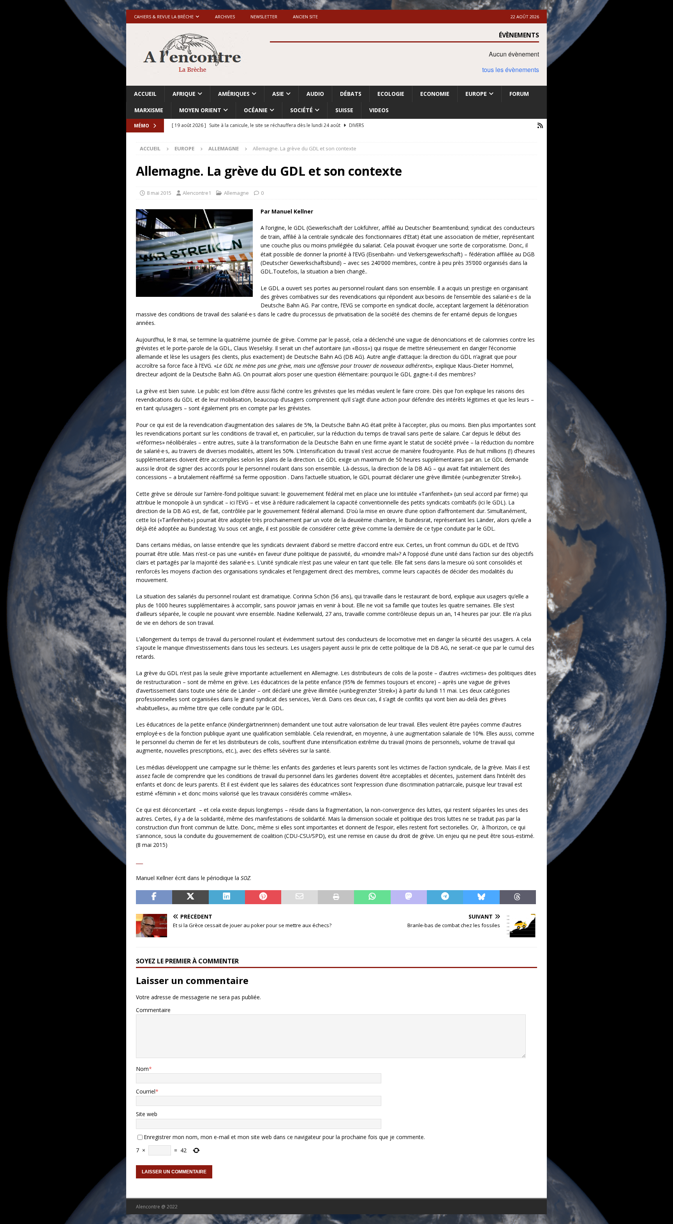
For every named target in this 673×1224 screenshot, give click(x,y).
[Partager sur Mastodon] (409, 897)
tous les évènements (510, 69)
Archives (225, 16)
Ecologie (390, 93)
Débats (350, 93)
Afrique (184, 93)
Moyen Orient (200, 110)
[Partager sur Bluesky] (481, 897)
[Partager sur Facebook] (154, 897)
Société (301, 110)
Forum (519, 93)
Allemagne (236, 192)
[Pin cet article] (263, 897)
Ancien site (305, 16)
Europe (476, 93)
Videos (379, 110)
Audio (315, 93)
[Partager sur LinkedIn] (227, 897)
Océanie (256, 110)
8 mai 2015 (159, 192)
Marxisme (148, 110)
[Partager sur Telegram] (445, 897)
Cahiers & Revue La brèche (164, 16)
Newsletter (263, 16)
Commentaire (153, 1010)
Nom (142, 1068)
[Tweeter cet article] (190, 897)
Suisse (344, 110)
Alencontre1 (197, 192)
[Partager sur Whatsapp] (372, 897)
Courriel (145, 1091)
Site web (146, 1114)
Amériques (234, 93)
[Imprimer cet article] (336, 897)
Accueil (145, 93)
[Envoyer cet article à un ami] (299, 897)
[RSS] (540, 125)
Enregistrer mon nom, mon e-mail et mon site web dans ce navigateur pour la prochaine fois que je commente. (284, 1137)
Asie (278, 93)
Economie (434, 93)
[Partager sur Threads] (518, 897)
